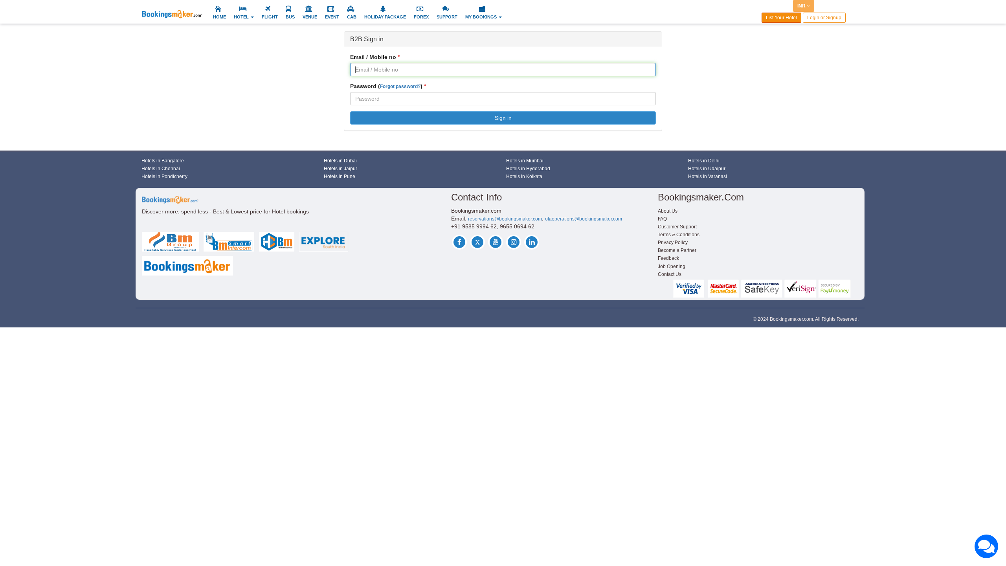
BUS (290, 17)
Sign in (503, 118)
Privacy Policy (673, 242)
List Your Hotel (781, 17)
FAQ (662, 219)
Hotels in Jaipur (340, 168)
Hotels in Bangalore (162, 161)
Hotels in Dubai (340, 161)
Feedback (668, 258)
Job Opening (671, 266)
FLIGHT (270, 17)
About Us (667, 211)
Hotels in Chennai (160, 168)
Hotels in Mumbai (524, 161)
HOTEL (242, 17)
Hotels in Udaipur (706, 168)
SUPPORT (447, 17)
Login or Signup (824, 17)
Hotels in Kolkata (524, 176)
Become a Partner (677, 250)
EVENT (332, 17)
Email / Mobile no (373, 57)
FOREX (421, 17)
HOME (219, 17)
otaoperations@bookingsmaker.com (583, 219)
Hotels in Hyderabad (528, 168)
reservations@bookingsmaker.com (505, 219)
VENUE (310, 17)
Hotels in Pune (339, 176)
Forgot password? (400, 86)
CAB (351, 17)
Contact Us (669, 274)
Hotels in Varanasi (707, 176)
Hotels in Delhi (704, 161)
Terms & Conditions (678, 234)
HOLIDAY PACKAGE (385, 17)
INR (802, 6)
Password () (386, 86)
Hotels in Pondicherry (164, 176)
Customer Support (677, 227)
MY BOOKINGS (481, 17)
